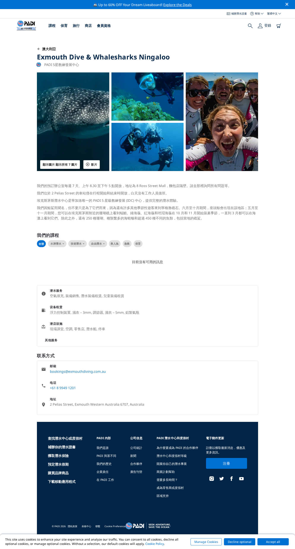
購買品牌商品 (58, 473)
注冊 (226, 463)
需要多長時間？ (167, 480)
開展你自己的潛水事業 (172, 464)
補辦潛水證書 (239, 13)
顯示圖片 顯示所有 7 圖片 (60, 164)
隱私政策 (72, 526)
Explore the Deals (177, 4)
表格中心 (86, 526)
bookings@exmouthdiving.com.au (78, 371)
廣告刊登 (136, 472)
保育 (64, 25)
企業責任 (103, 472)
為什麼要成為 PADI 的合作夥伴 (177, 448)
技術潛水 (76, 243)
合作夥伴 (136, 464)
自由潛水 (96, 243)
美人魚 (115, 243)
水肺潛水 (56, 243)
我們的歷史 (104, 464)
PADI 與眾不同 (106, 456)
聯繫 (97, 526)
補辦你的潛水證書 (62, 447)
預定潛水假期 (58, 464)
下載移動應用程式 (62, 481)
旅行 (76, 25)
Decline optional (239, 542)
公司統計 (136, 448)
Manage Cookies (206, 542)
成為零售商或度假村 (170, 488)
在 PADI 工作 (105, 480)
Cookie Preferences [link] (115, 526)
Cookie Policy (154, 544)
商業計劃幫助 (166, 472)
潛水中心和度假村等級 (172, 456)
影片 (94, 164)
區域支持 (163, 496)
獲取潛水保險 (58, 455)
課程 (52, 25)
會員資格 (104, 25)
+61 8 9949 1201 (63, 388)
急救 (127, 243)
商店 (88, 25)
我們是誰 (103, 448)
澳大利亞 (48, 48)
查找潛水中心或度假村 (65, 438)
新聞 (133, 456)
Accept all (273, 542)
